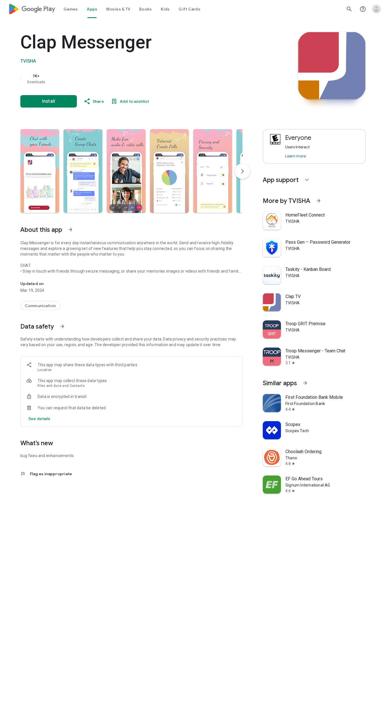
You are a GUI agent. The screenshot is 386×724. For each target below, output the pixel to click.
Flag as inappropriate (46, 473)
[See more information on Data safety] (62, 326)
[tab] (70, 9)
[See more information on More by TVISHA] (318, 200)
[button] (39, 171)
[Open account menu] (376, 9)
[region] (133, 78)
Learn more (295, 155)
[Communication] (40, 305)
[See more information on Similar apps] (305, 383)
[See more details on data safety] (39, 418)
